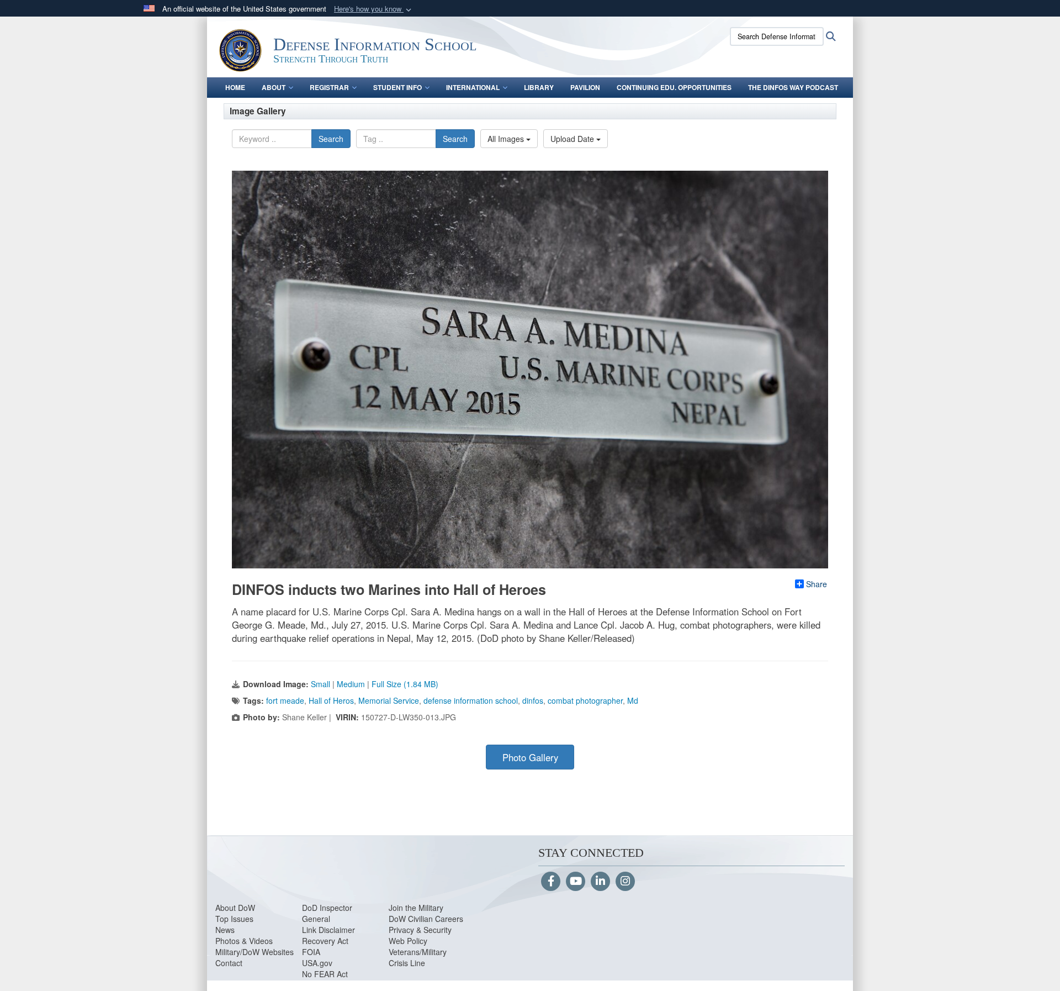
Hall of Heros (331, 700)
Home (235, 87)
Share (816, 583)
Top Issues (234, 918)
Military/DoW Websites (254, 951)
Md (632, 700)
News (225, 929)
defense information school (470, 700)
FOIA (311, 951)
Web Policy (408, 940)
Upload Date (573, 138)
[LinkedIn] (600, 881)
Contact (228, 962)
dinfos (532, 700)
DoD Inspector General (327, 913)
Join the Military (416, 907)
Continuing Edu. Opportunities (674, 87)
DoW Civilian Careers (426, 918)
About (273, 87)
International (473, 87)
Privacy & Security (420, 929)
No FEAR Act (325, 973)
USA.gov (317, 962)
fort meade (285, 700)
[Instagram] (625, 881)
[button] (374, 9)
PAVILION (585, 87)
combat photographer (585, 700)
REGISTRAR (329, 87)
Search (331, 138)
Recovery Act (325, 940)
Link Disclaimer (328, 929)
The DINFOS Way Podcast (793, 87)
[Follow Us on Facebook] (550, 881)
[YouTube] (575, 881)
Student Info (397, 87)
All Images (506, 138)
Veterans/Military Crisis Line (418, 957)
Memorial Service (388, 700)
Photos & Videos (244, 940)
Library (539, 87)
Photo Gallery (530, 757)
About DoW (235, 907)
